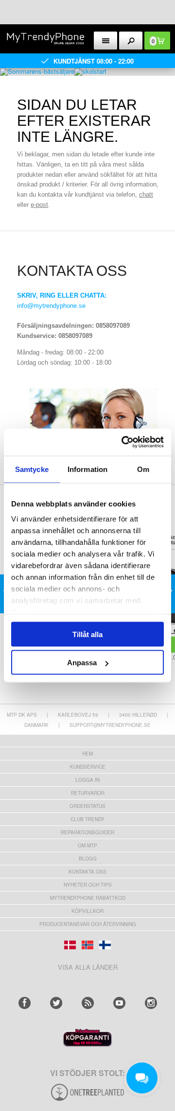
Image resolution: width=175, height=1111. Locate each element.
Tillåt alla (87, 634)
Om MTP (87, 845)
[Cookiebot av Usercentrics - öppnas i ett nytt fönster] (123, 442)
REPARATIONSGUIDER (87, 832)
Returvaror (88, 793)
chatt (146, 194)
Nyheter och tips (88, 884)
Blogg (88, 858)
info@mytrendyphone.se (51, 305)
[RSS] (88, 1003)
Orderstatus (87, 806)
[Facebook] (24, 1003)
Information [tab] (87, 469)
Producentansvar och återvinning (87, 924)
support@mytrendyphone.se (110, 725)
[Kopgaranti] (87, 1044)
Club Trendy (87, 819)
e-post (39, 204)
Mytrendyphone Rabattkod (87, 897)
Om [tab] (143, 469)
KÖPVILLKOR (87, 911)
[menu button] (106, 41)
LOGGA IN (87, 779)
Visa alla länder (88, 967)
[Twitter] (56, 1003)
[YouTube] (119, 1003)
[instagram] (151, 1003)
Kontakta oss (87, 871)
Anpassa (82, 662)
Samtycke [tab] (32, 469)
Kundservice (87, 766)
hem (87, 753)
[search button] (131, 41)
